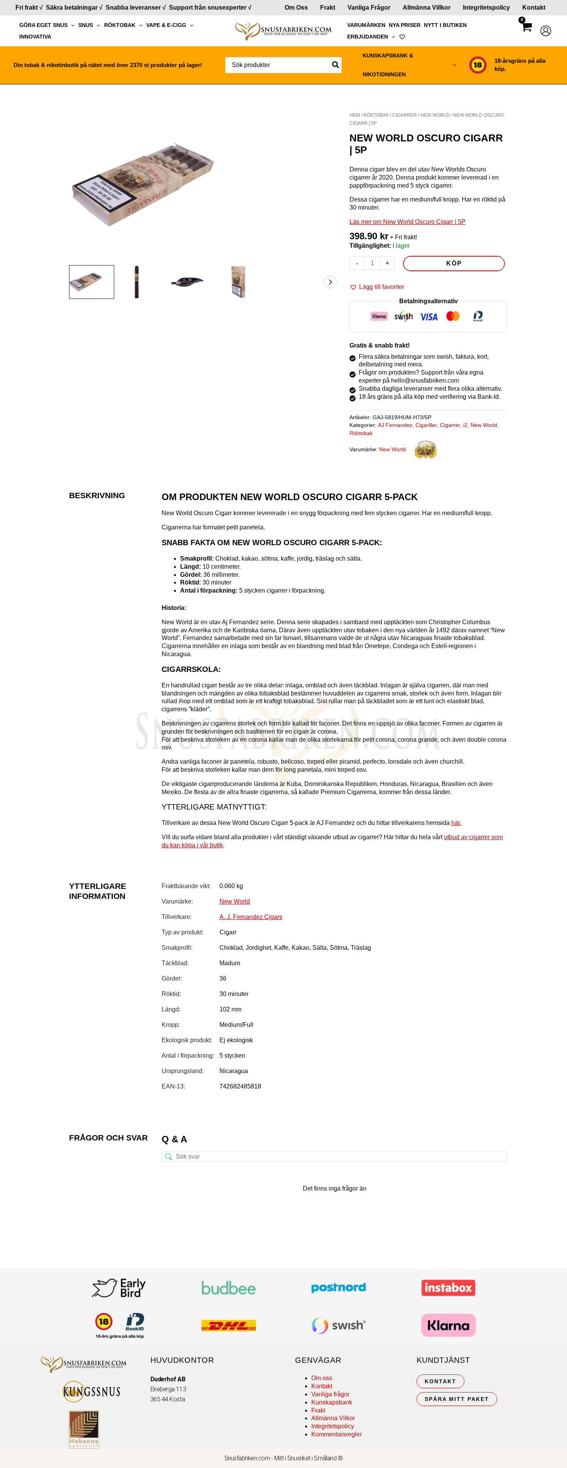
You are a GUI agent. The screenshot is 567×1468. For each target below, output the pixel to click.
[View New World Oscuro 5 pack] (91, 282)
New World (435, 115)
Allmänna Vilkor (333, 1418)
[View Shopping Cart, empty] (526, 33)
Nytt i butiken (445, 25)
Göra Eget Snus (43, 25)
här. (456, 823)
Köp (454, 263)
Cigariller (426, 425)
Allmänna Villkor (427, 7)
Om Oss (296, 7)
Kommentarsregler (336, 1434)
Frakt (327, 7)
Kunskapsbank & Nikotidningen (388, 64)
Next (330, 282)
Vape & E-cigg (166, 25)
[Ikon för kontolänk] (546, 31)
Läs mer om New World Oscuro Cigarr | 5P (407, 221)
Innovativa (35, 37)
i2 (465, 425)
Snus (85, 25)
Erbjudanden (367, 37)
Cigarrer (404, 115)
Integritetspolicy (486, 7)
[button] (71, 25)
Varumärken (366, 25)
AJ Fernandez (395, 425)
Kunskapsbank (331, 1402)
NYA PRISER (404, 25)
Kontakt (533, 7)
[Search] (336, 65)
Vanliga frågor (369, 7)
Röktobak (119, 25)
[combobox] (283, 65)
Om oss (321, 1378)
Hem (354, 115)
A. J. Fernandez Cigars (250, 917)
